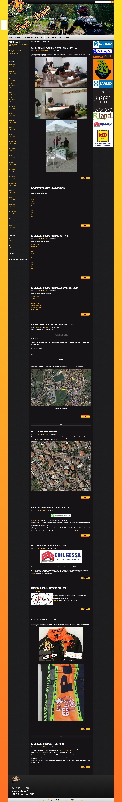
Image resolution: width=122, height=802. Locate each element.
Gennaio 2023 (13, 90)
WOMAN (33, 203)
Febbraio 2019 (13, 141)
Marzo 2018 (12, 160)
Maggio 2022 (12, 99)
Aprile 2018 (12, 157)
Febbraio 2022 (13, 104)
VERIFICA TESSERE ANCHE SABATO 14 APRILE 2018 (45, 431)
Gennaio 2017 (13, 185)
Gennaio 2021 (13, 118)
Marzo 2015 (12, 218)
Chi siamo (17, 37)
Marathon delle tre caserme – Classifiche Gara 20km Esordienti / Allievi (54, 288)
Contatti (66, 37)
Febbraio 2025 (13, 69)
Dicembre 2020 (13, 120)
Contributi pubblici (28, 37)
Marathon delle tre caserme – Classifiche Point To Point (49, 236)
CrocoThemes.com (60, 800)
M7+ (32, 271)
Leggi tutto (85, 178)
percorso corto (68, 750)
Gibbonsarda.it (80, 530)
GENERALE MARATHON (36, 197)
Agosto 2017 (12, 171)
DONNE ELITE (34, 246)
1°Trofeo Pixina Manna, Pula (16, 53)
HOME (10, 37)
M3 (32, 210)
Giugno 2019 (12, 134)
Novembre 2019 (13, 127)
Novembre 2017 (13, 167)
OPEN (32, 201)
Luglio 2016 (12, 199)
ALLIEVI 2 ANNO (34, 301)
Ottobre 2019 (12, 129)
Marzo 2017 (12, 181)
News (60, 37)
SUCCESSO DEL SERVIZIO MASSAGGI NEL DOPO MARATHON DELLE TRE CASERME (54, 47)
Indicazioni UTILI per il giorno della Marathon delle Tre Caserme (52, 324)
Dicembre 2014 (13, 223)
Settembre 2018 (13, 150)
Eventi (47, 37)
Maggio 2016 (12, 202)
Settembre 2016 (13, 195)
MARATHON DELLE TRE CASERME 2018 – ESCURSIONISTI (47, 744)
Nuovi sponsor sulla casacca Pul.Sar (43, 619)
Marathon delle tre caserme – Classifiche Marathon (48, 188)
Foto (36, 37)
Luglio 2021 (12, 111)
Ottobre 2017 (12, 169)
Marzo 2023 (12, 87)
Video (42, 37)
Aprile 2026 (12, 64)
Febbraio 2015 (13, 220)
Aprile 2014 (12, 230)
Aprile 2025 (12, 66)
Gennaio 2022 (13, 106)
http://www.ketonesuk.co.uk (69, 800)
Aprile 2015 (12, 216)
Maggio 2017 (12, 176)
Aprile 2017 (12, 178)
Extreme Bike (56, 600)
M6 (32, 216)
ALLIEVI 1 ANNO (34, 298)
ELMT (32, 199)
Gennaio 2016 (13, 211)
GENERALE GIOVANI (35, 296)
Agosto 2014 (12, 225)
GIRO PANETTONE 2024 (15, 56)
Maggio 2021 (12, 115)
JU (31, 255)
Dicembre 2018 (13, 146)
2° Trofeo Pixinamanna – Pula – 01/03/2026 (19, 48)
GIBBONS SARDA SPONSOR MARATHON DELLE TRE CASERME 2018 (50, 507)
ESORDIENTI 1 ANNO (36, 305)
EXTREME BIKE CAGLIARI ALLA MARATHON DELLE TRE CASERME (49, 588)
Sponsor (54, 37)
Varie (11, 245)
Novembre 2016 (13, 190)
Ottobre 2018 (12, 148)
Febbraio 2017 (13, 183)
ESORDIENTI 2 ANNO (36, 307)
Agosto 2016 (12, 197)
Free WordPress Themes (46, 800)
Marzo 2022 (12, 101)
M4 (32, 212)
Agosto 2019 (12, 132)
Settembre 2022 (13, 94)
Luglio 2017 (12, 174)
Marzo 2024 (12, 78)
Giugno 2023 (12, 83)
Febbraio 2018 (13, 162)
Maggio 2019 (12, 136)
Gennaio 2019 (13, 143)
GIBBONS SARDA (36, 520)
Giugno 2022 (12, 97)
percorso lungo (61, 750)
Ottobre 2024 (12, 76)
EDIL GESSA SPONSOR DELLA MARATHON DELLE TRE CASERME (48, 545)
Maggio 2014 (12, 227)
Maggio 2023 (12, 85)
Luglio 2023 (12, 80)
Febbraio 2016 (13, 209)
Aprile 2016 (12, 204)
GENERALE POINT (35, 244)
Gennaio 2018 (13, 164)
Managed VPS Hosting (82, 800)
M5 (32, 214)
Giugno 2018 (12, 155)
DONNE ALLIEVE (35, 303)
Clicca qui (33, 573)
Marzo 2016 (12, 206)
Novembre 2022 (13, 92)
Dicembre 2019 (13, 125)
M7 (32, 219)
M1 (32, 205)
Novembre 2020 (13, 122)
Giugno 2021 (12, 113)
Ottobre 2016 (12, 192)
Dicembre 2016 (13, 188)
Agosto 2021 (12, 108)
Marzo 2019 (12, 139)
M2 (32, 208)
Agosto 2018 (12, 153)
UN (32, 251)
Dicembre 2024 (13, 71)
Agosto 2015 (12, 213)
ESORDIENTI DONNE (36, 309)
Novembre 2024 (13, 73)
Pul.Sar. (49, 799)
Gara (11, 240)
